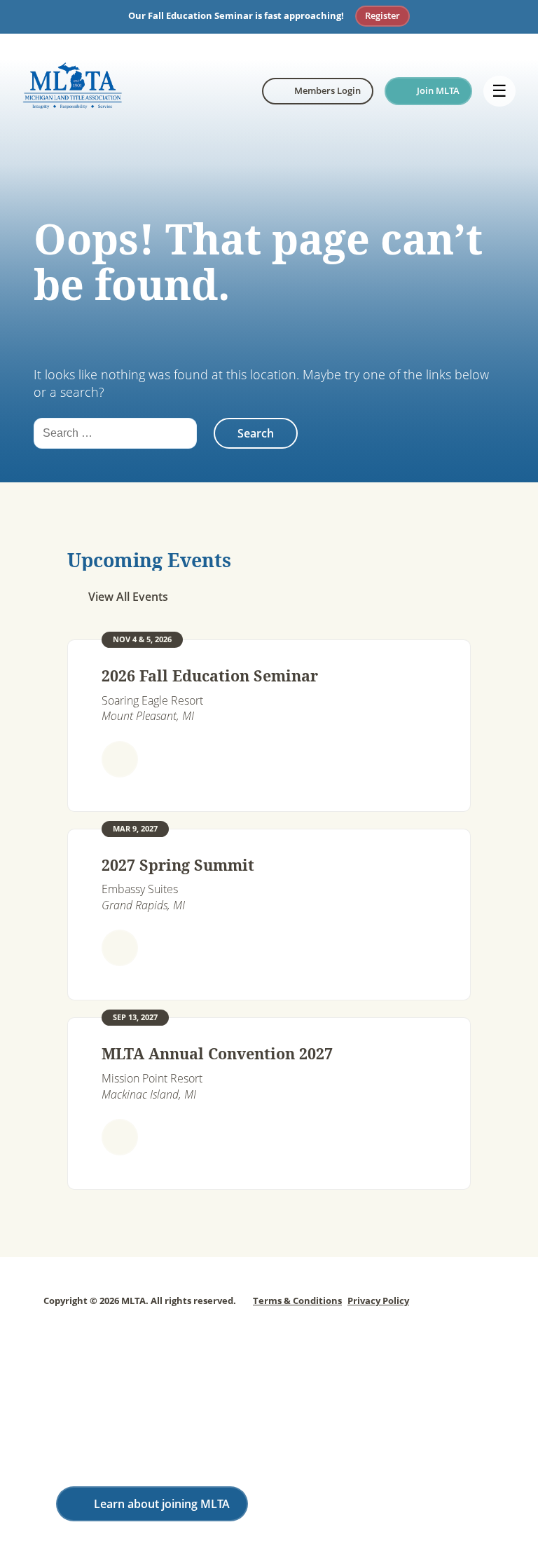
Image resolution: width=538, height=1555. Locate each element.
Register (382, 15)
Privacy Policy (378, 1301)
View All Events (128, 596)
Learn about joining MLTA (162, 1504)
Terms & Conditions (297, 1301)
